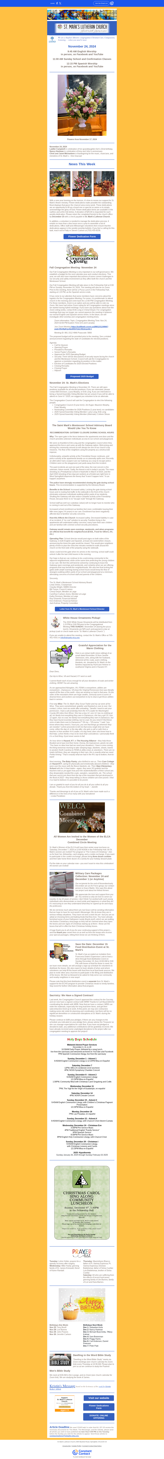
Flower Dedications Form (99, 1406)
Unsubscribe (66, 1446)
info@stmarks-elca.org (69, 638)
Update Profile (76, 1446)
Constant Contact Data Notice (92, 1446)
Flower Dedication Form (82, 236)
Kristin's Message (62, 1385)
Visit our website (98, 1398)
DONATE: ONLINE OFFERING (99, 1416)
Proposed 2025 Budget (82, 376)
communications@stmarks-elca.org (64, 1436)
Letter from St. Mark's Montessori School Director (82, 609)
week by (102, 1386)
